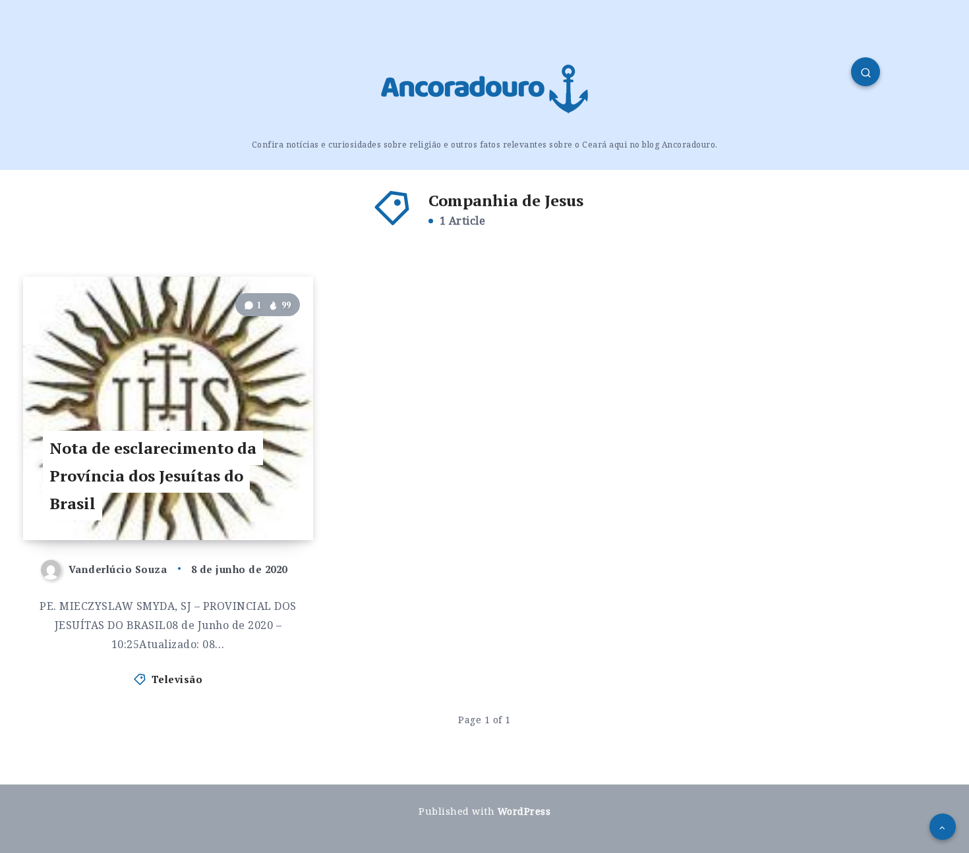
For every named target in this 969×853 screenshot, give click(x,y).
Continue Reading (248, 500)
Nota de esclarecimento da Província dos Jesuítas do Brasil (152, 475)
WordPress (524, 811)
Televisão (177, 679)
